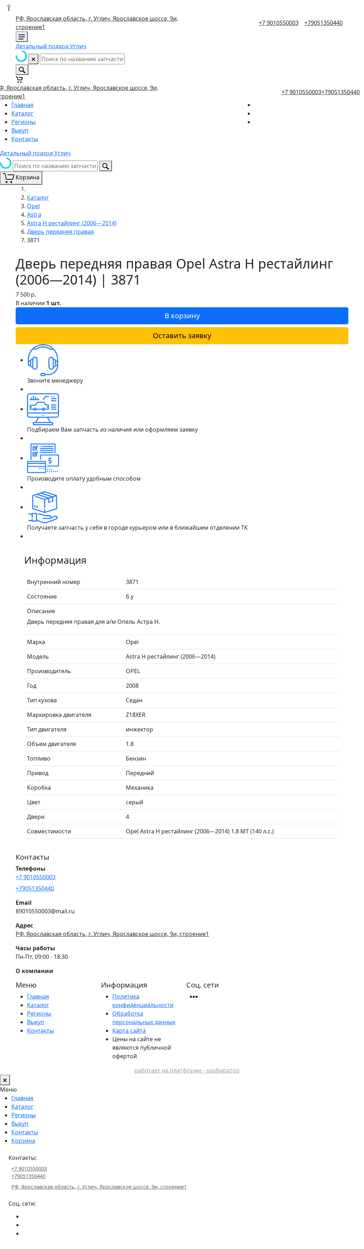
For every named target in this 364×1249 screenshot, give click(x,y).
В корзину (182, 315)
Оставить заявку (182, 335)
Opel (33, 206)
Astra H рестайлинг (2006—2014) (72, 223)
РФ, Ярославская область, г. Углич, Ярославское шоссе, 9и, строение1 (112, 934)
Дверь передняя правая (60, 232)
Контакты (24, 139)
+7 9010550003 (279, 23)
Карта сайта (129, 1030)
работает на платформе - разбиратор (187, 1070)
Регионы (23, 122)
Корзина (23, 1141)
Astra (34, 214)
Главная (22, 105)
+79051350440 (323, 23)
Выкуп (19, 130)
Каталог (22, 113)
